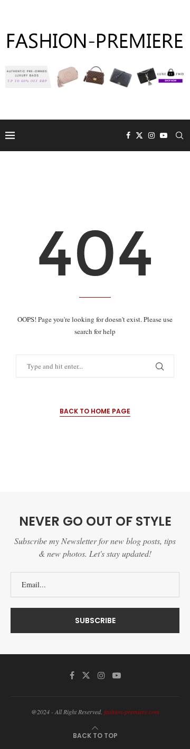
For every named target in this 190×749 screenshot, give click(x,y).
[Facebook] (128, 135)
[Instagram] (151, 135)
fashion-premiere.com (131, 711)
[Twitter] (139, 135)
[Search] (179, 135)
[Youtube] (163, 135)
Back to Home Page (95, 411)
